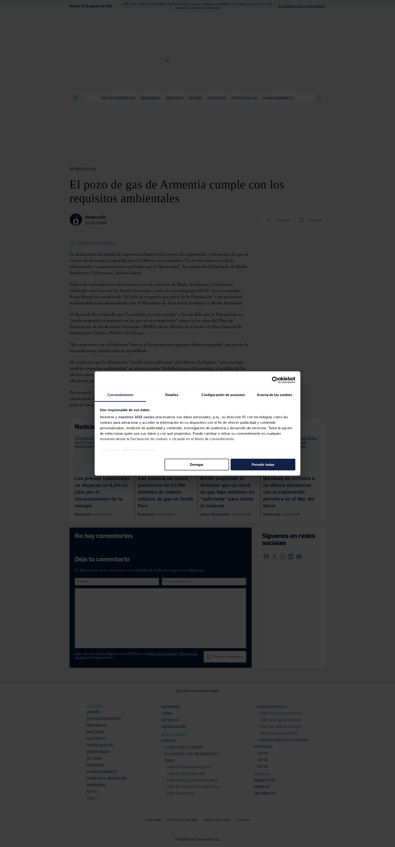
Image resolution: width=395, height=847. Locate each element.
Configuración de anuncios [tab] (223, 395)
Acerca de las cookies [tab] (274, 395)
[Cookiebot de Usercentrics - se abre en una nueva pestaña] (275, 379)
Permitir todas (263, 464)
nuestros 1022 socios (136, 417)
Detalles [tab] (171, 395)
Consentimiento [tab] (120, 395)
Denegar (196, 464)
